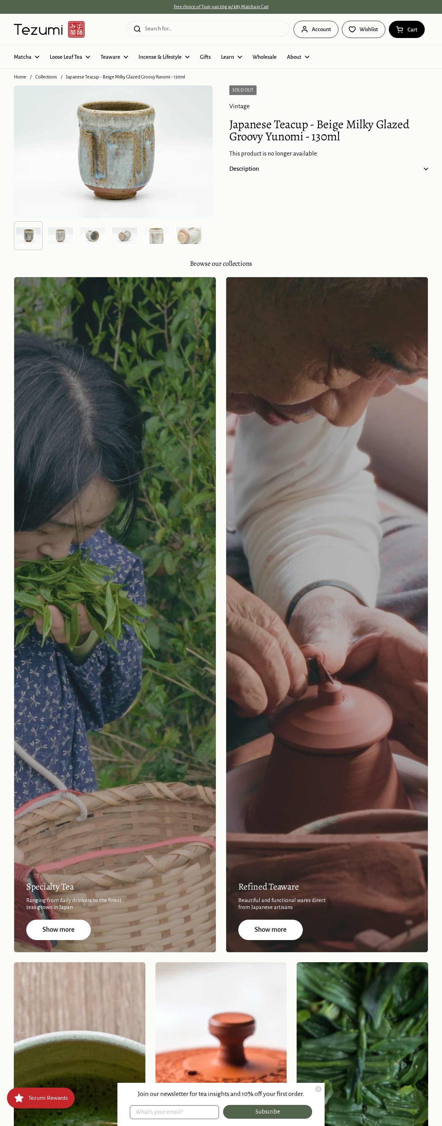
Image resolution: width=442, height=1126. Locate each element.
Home (20, 76)
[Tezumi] (49, 29)
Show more (58, 929)
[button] (407, 29)
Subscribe (268, 1112)
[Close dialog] (318, 1089)
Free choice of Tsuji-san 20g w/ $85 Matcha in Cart (221, 6)
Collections (46, 76)
